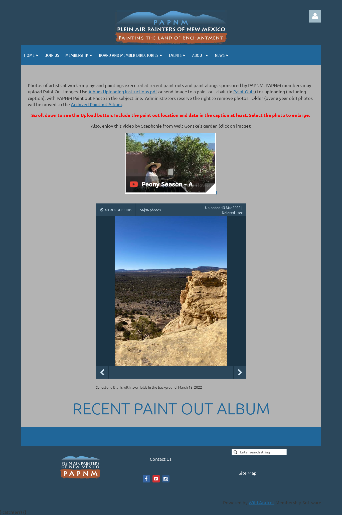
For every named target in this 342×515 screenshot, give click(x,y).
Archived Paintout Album (96, 104)
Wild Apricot (261, 502)
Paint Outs (244, 91)
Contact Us (161, 458)
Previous (102, 372)
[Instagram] (165, 478)
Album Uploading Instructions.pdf (122, 91)
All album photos (118, 209)
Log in (315, 16)
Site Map (248, 472)
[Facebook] (146, 478)
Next (240, 372)
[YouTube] (156, 478)
